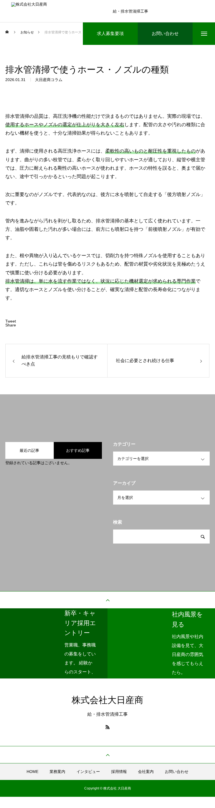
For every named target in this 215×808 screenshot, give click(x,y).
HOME (32, 771)
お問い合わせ (176, 771)
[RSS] (107, 727)
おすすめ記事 (78, 450)
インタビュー (88, 771)
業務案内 (57, 771)
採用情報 (119, 771)
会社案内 (146, 771)
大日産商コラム (48, 79)
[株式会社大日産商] (57, 11)
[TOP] (107, 600)
